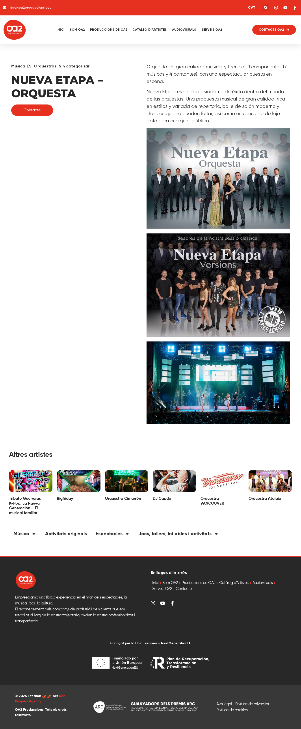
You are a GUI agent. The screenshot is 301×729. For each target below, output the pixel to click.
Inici (61, 29)
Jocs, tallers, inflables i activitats (175, 533)
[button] (265, 7)
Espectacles (109, 533)
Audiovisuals (184, 29)
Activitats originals (66, 533)
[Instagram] (152, 603)
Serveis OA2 (211, 29)
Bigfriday (65, 499)
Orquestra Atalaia (265, 499)
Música (21, 533)
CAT (251, 7)
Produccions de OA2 (108, 29)
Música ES (21, 66)
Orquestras (45, 66)
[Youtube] (162, 603)
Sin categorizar (74, 66)
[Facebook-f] (172, 603)
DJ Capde (162, 499)
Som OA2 (77, 29)
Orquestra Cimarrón (123, 499)
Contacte (184, 589)
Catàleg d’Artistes (150, 29)
